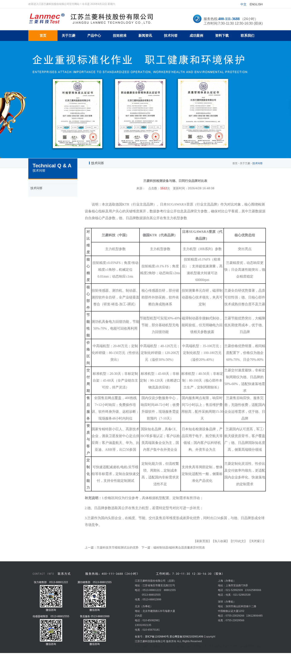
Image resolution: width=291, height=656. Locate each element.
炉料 (192, 645)
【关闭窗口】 (257, 541)
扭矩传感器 (141, 645)
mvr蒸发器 (154, 645)
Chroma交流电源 (238, 645)
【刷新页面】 (202, 541)
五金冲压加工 (203, 645)
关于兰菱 (245, 163)
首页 (235, 163)
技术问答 (36, 188)
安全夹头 (151, 650)
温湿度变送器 (219, 645)
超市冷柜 (166, 645)
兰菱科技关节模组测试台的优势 (117, 547)
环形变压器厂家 (181, 645)
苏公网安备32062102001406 (186, 636)
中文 (243, 4)
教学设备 (140, 650)
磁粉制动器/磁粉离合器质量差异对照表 (179, 547)
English (256, 4)
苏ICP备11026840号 (157, 636)
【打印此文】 (238, 541)
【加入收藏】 (220, 541)
